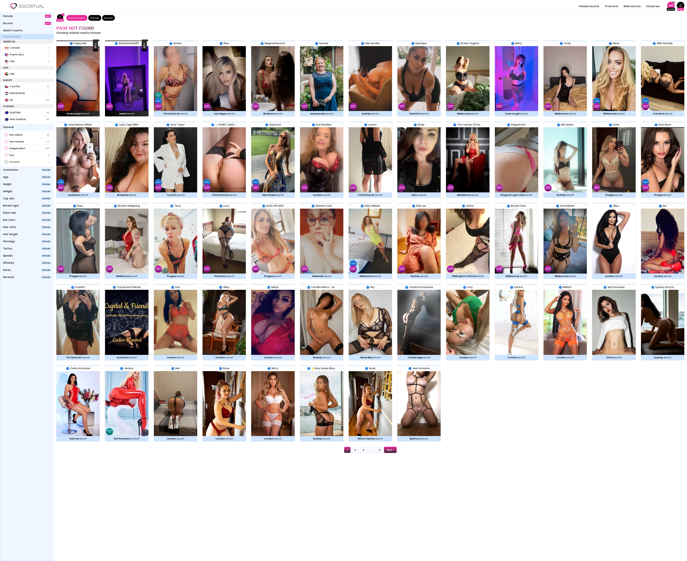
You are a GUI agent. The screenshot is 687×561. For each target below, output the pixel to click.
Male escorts (632, 6)
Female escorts (589, 6)
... (371, 450)
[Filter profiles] (60, 18)
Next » (390, 450)
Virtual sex (653, 6)
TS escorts (611, 6)
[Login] (680, 6)
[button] (27, 135)
